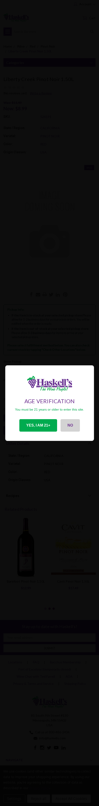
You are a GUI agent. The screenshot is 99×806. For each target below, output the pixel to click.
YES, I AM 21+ (38, 425)
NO (70, 425)
